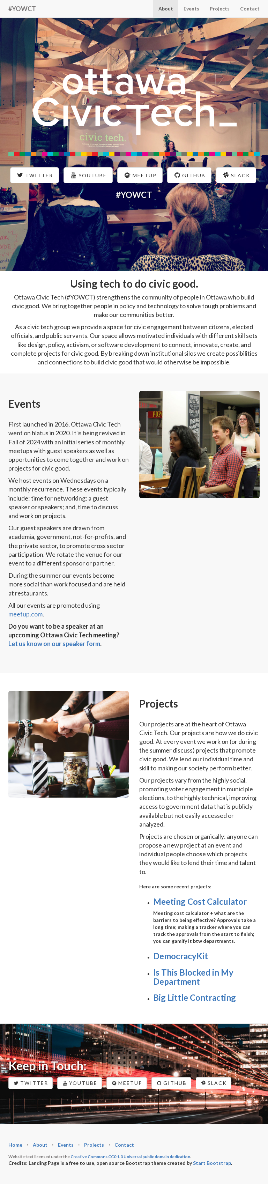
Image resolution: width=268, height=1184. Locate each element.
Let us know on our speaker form (54, 644)
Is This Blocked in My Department (193, 976)
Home (15, 1145)
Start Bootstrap (212, 1163)
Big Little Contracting (194, 997)
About (165, 9)
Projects (220, 9)
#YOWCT (22, 9)
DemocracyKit (180, 956)
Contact (250, 9)
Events (191, 9)
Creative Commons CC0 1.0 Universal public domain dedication (130, 1156)
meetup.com (25, 614)
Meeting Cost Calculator (200, 901)
